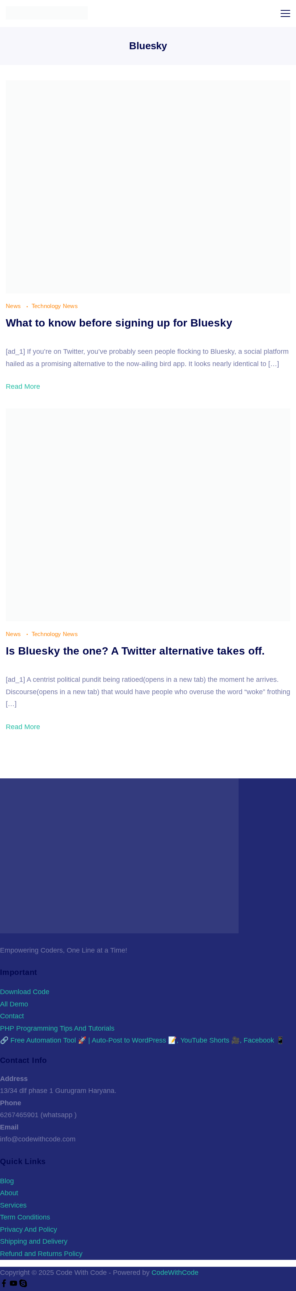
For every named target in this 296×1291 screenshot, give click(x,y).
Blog (7, 1181)
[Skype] (23, 1285)
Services (13, 1205)
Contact (12, 1016)
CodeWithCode (174, 1272)
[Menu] (285, 13)
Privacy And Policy (28, 1229)
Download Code (24, 992)
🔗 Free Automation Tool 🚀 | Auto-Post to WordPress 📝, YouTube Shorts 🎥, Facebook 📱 (142, 1040)
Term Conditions (25, 1217)
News (14, 306)
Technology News (55, 306)
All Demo (14, 1004)
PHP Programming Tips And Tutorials (57, 1028)
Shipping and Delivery (33, 1241)
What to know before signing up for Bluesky (119, 323)
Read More (23, 386)
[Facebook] (5, 1285)
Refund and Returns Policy (41, 1254)
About (9, 1193)
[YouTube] (14, 1285)
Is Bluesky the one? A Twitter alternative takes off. (135, 651)
